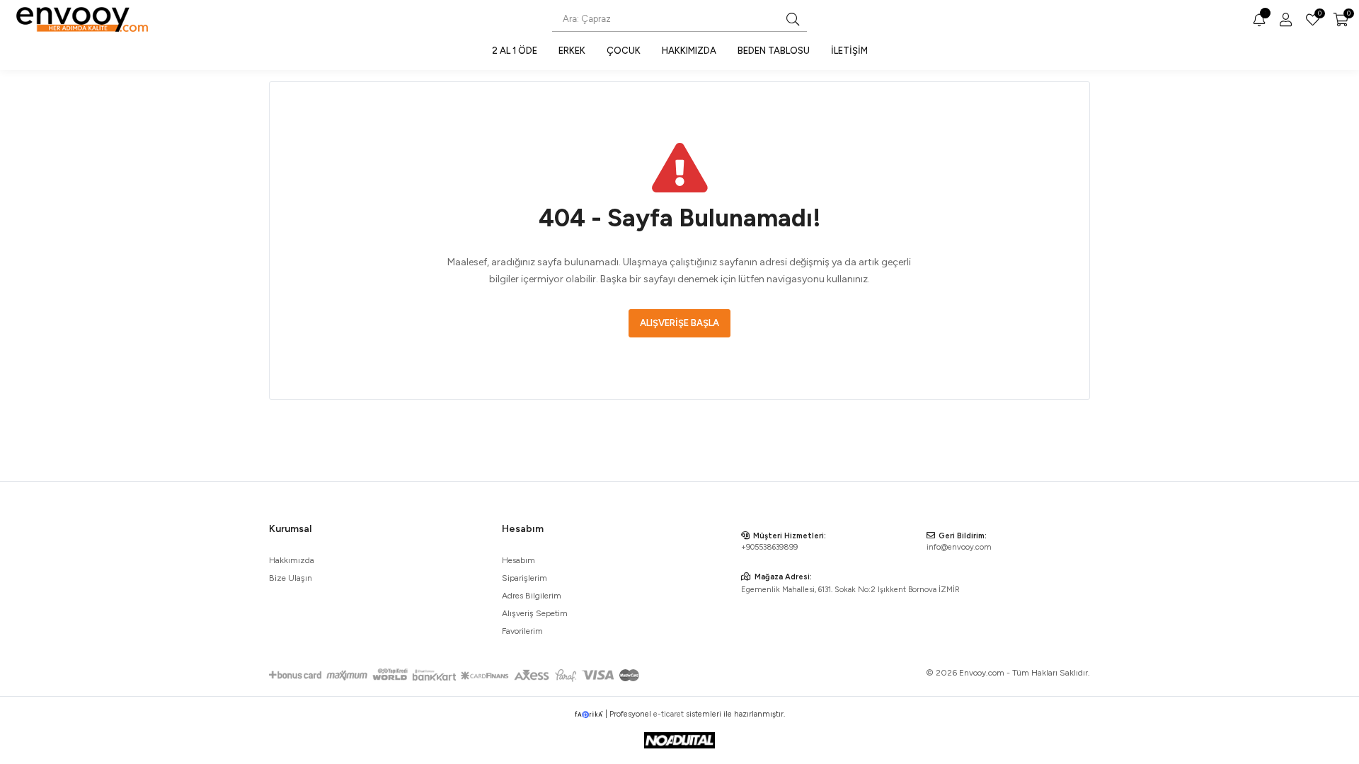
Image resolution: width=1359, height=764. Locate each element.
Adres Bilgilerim (531, 596)
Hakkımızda (689, 50)
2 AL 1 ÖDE (514, 50)
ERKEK (571, 50)
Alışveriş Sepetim (535, 613)
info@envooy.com (959, 547)
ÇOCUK (624, 50)
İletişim (849, 50)
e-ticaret (668, 714)
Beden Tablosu (774, 50)
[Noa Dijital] (679, 740)
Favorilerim (1318, 15)
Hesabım (518, 560)
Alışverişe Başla (679, 323)
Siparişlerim (524, 578)
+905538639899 (769, 547)
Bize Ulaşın (290, 578)
